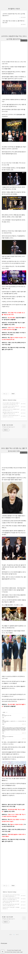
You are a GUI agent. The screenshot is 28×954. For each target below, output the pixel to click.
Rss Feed (6, 952)
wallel (20, 950)
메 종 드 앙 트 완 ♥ (7, 425)
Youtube (18, 952)
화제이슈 (5, 400)
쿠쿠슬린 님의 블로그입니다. (8, 427)
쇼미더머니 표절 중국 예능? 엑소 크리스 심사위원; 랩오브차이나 (14, 14)
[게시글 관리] (8, 394)
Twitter (11, 952)
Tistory (12, 950)
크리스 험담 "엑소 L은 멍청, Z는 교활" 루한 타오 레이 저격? (13, 21)
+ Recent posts (3, 943)
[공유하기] (6, 394)
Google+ (21, 952)
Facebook (14, 952)
